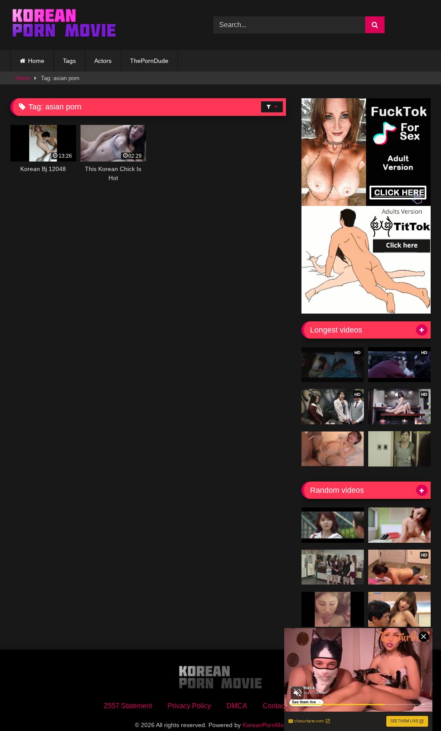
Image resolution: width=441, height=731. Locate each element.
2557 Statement (128, 705)
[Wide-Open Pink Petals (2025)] (399, 609)
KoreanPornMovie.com (273, 725)
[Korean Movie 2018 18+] (399, 525)
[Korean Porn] (98, 25)
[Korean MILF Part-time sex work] (399, 449)
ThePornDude (149, 60)
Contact (274, 705)
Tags (69, 60)
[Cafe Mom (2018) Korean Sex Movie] (332, 567)
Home (36, 60)
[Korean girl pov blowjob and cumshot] (332, 609)
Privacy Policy (189, 705)
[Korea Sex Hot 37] (332, 449)
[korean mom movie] (332, 525)
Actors (103, 60)
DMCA (237, 705)
